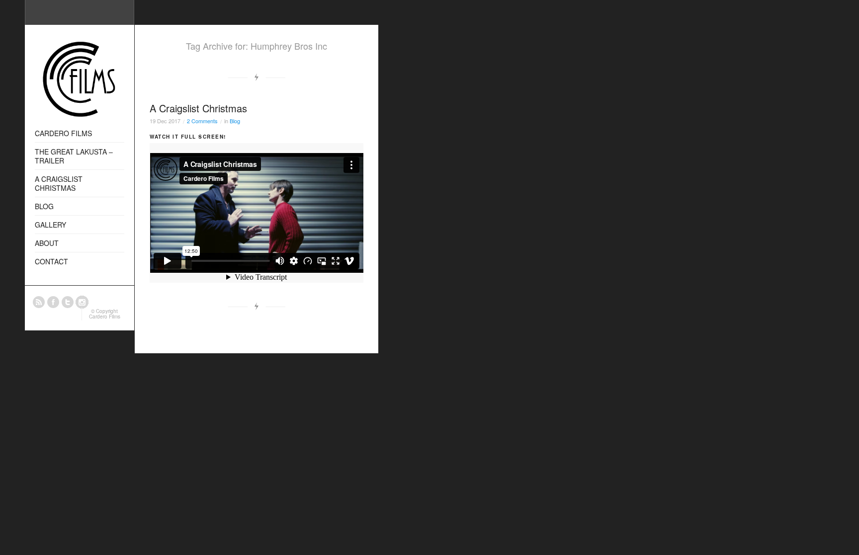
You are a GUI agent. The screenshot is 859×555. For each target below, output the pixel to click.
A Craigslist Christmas (198, 108)
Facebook (53, 302)
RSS (38, 302)
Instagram (82, 302)
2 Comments (202, 121)
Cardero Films (104, 316)
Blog (235, 121)
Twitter (67, 302)
